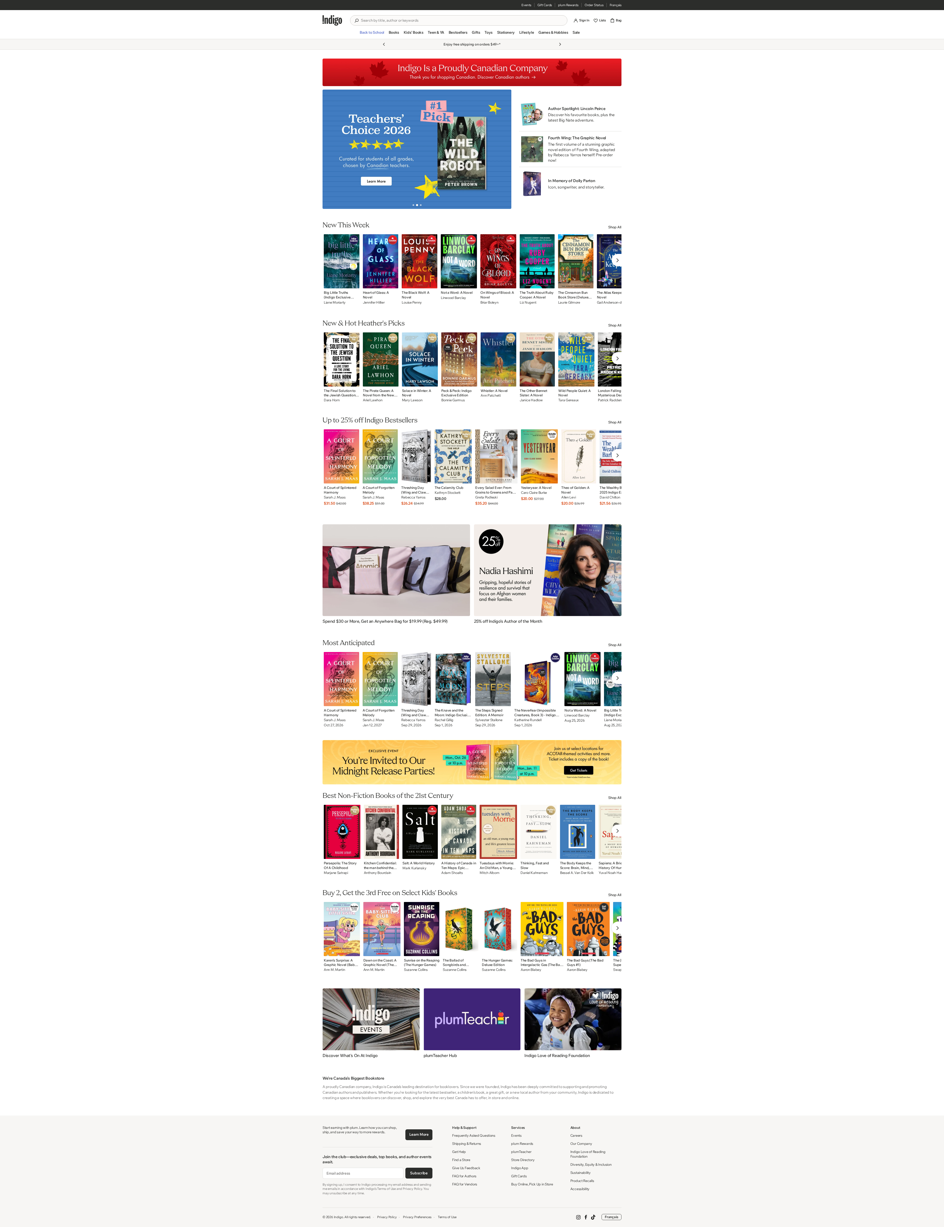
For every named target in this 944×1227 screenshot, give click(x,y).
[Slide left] (330, 149)
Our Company (581, 1143)
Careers (576, 1135)
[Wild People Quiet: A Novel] (576, 359)
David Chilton (610, 497)
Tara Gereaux (568, 400)
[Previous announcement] (384, 44)
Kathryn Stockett (448, 493)
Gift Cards (544, 5)
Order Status (594, 5)
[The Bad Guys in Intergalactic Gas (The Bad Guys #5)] (542, 929)
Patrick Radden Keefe (614, 400)
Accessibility (580, 1189)
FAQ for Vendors (464, 1184)
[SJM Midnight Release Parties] (472, 762)
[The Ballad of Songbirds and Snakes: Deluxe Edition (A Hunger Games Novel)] (460, 929)
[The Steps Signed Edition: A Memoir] (493, 679)
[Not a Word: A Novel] (459, 261)
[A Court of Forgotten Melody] (380, 456)
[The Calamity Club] (453, 456)
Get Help (459, 1151)
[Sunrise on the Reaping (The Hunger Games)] (421, 929)
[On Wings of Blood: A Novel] (498, 261)
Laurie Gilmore (569, 302)
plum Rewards (568, 5)
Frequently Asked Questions (473, 1135)
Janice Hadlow (531, 400)
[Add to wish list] (354, 283)
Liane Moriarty (335, 302)
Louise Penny (412, 302)
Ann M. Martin (334, 970)
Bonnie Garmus (453, 400)
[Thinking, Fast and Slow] (538, 832)
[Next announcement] (560, 44)
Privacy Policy (387, 1217)
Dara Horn (331, 400)
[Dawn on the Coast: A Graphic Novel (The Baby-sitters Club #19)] (381, 929)
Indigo (338, 1217)
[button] (371, 34)
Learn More (419, 1134)
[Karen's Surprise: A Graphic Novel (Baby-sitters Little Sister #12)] (342, 929)
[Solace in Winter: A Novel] (420, 359)
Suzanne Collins (416, 970)
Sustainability (580, 1172)
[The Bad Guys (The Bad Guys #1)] (588, 929)
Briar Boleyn (489, 302)
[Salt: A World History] (420, 832)
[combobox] (462, 20)
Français (615, 5)
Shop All (614, 227)
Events (526, 5)
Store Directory (522, 1160)
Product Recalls (582, 1181)
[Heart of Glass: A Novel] (380, 261)
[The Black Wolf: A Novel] (419, 261)
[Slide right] (503, 149)
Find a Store (461, 1160)
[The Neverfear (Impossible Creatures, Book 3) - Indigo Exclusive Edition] (537, 679)
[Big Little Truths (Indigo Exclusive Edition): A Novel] (341, 261)
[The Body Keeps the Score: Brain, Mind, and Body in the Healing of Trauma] (577, 832)
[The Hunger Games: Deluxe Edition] (499, 929)
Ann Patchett (491, 395)
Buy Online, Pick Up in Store (532, 1184)
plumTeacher (521, 1151)
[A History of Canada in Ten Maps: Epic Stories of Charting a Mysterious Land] (458, 832)
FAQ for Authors (464, 1176)
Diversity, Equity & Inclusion (591, 1164)
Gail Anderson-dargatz (614, 302)
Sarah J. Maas (334, 497)
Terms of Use (447, 1217)
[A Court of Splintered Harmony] (341, 456)
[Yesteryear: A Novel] (539, 456)
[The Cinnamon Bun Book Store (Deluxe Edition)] (575, 261)
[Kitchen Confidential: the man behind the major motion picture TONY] (381, 832)
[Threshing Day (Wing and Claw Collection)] (416, 456)
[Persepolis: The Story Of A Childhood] (342, 832)
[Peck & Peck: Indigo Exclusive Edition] (459, 359)
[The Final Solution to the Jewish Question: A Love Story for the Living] (341, 359)
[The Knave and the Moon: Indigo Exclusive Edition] (453, 679)
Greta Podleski (486, 497)
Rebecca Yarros (413, 497)
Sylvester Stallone (488, 720)
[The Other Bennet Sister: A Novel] (537, 359)
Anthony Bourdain (377, 873)
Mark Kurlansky (414, 868)
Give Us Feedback (466, 1168)
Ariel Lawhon (373, 400)
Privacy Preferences (417, 1217)
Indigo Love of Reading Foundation (587, 1154)
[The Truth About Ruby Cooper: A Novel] (537, 261)
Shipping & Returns (466, 1143)
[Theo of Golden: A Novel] (578, 456)
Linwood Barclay (453, 297)
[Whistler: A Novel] (498, 359)
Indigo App (519, 1168)
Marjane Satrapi (336, 873)
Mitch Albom (489, 873)
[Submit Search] (356, 20)
